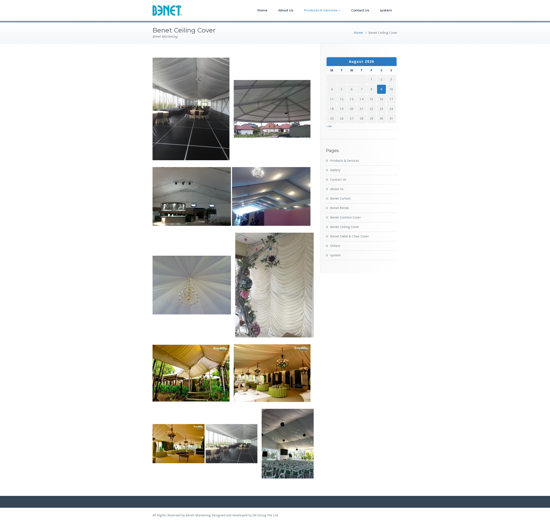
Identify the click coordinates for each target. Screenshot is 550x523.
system (386, 10)
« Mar (329, 126)
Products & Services (321, 10)
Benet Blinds (339, 208)
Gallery (335, 170)
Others (335, 246)
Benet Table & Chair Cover (349, 236)
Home (262, 10)
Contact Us (360, 10)
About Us (285, 10)
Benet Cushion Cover (345, 217)
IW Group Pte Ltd (265, 515)
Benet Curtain (340, 198)
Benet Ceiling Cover (344, 227)
